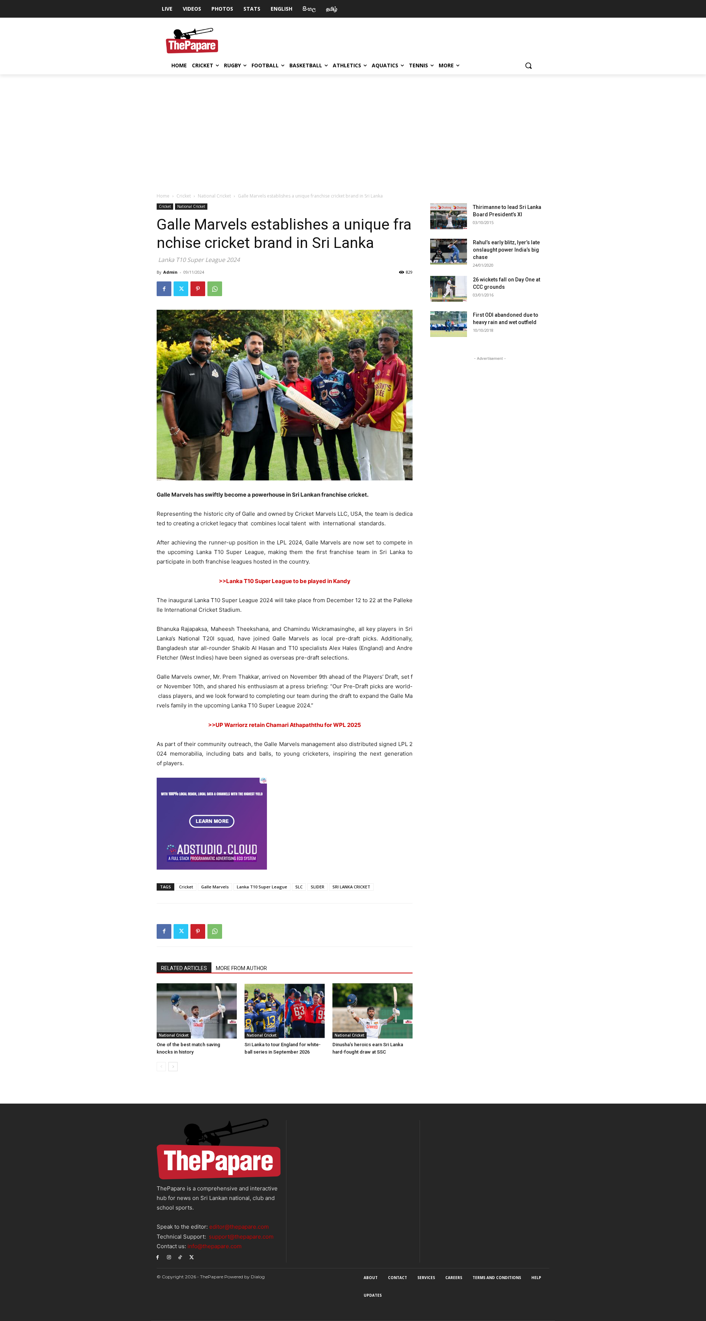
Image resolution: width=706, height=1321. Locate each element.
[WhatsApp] (214, 288)
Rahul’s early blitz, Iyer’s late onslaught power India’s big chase (506, 249)
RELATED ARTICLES (184, 968)
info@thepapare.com (215, 1246)
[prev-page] (161, 1066)
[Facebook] (164, 288)
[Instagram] (169, 1257)
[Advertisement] (353, 129)
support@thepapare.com (241, 1236)
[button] (528, 65)
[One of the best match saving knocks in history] (197, 1010)
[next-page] (173, 1066)
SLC (299, 886)
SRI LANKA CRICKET (351, 886)
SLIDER (317, 886)
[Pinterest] (197, 288)
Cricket (183, 196)
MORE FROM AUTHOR (241, 968)
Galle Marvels (215, 886)
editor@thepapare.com (239, 1226)
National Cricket (214, 196)
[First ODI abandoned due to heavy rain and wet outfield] (448, 324)
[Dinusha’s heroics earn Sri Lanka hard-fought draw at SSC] (372, 1010)
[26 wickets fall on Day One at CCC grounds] (448, 289)
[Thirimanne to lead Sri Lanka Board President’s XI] (448, 216)
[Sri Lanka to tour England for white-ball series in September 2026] (285, 1010)
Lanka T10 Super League (262, 886)
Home (163, 196)
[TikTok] (180, 1257)
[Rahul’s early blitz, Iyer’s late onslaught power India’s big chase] (448, 251)
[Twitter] (181, 288)
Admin (170, 272)
